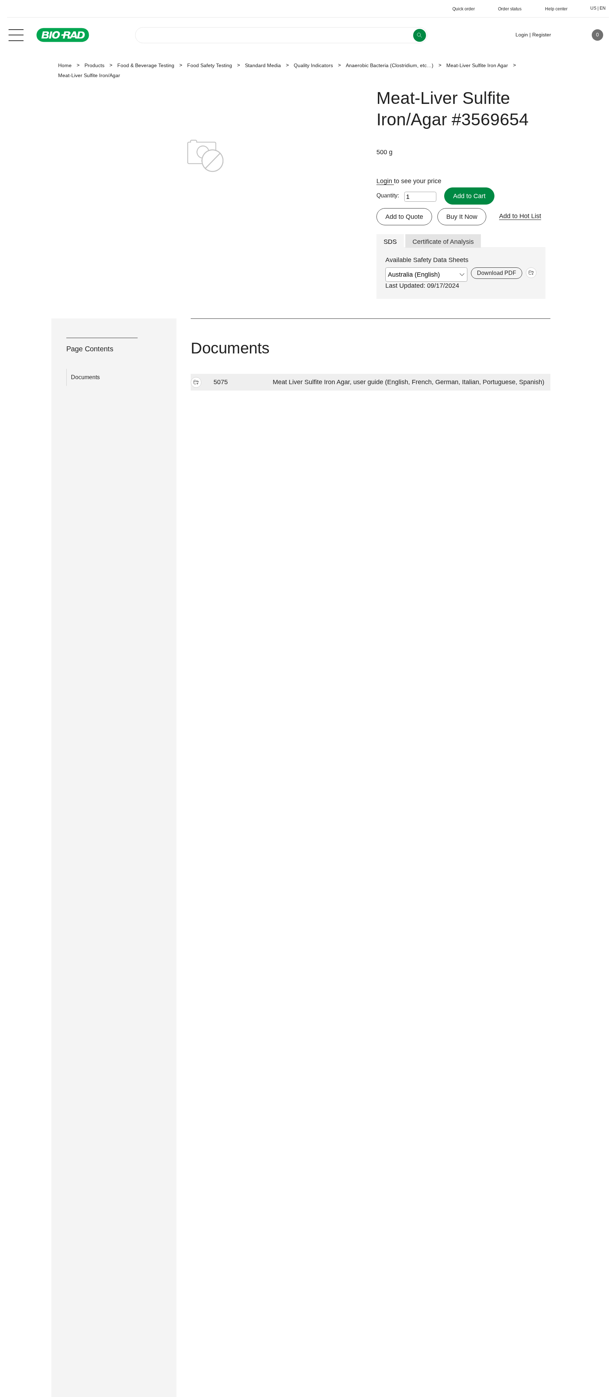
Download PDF (496, 273)
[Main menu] (16, 34)
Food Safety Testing (209, 65)
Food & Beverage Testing (145, 65)
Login (385, 181)
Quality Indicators (313, 65)
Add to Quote (404, 216)
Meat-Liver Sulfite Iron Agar (477, 65)
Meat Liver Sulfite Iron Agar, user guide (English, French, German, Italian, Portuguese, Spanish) (408, 382)
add (531, 272)
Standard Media (263, 65)
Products (94, 65)
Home (65, 65)
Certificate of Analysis (443, 241)
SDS (390, 241)
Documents (85, 377)
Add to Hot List (520, 216)
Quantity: (387, 195)
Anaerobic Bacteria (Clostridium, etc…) (389, 65)
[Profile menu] (567, 35)
